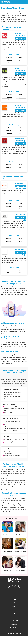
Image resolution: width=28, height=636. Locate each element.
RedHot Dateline (20, 139)
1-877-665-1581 (21, 143)
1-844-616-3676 (21, 252)
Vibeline (17, 68)
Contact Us (14, 624)
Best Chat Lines (14, 620)
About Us (14, 599)
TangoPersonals (20, 214)
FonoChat (18, 105)
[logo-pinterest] (18, 586)
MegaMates (19, 183)
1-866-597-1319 (21, 186)
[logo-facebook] (9, 586)
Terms (14, 617)
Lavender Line (19, 249)
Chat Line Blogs (14, 627)
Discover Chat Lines (14, 603)
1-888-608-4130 (21, 38)
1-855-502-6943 (21, 217)
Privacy (14, 613)
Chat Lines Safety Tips (14, 610)
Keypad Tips (14, 606)
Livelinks (18, 33)
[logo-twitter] (14, 586)
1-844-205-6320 (21, 73)
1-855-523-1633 (21, 110)
